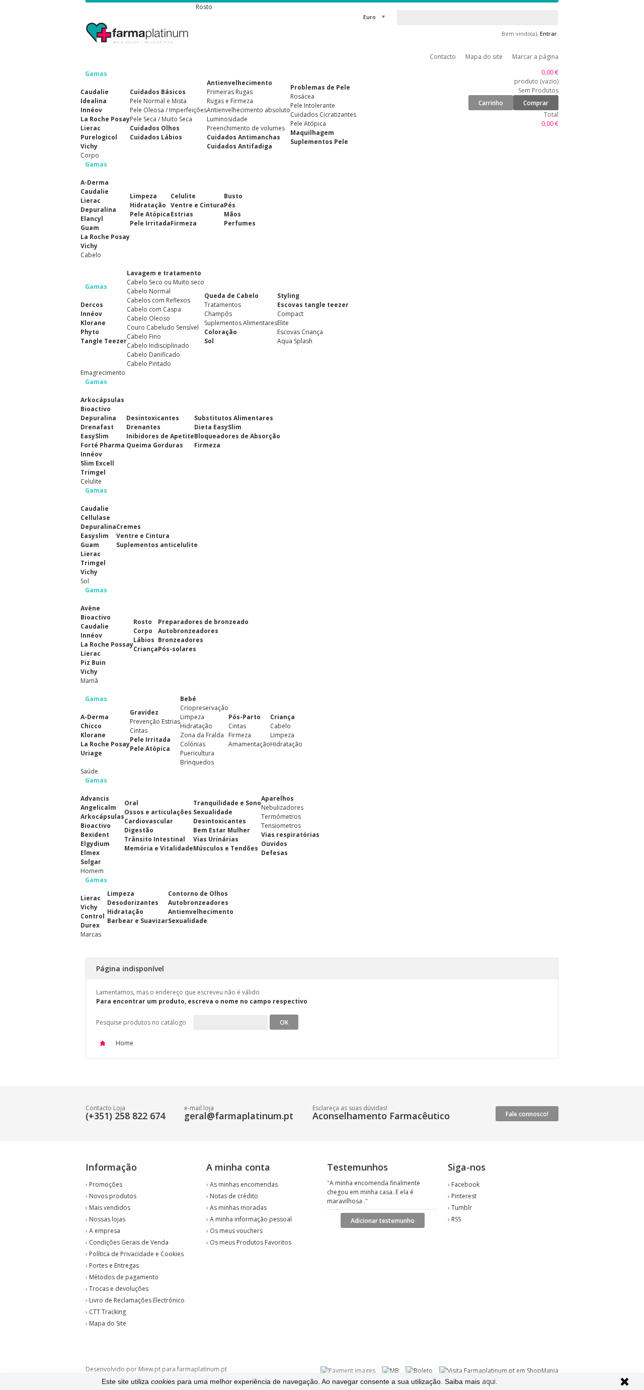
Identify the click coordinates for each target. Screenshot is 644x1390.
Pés (229, 205)
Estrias (182, 214)
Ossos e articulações (158, 812)
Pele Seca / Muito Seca (161, 119)
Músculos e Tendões (225, 848)
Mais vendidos (109, 1207)
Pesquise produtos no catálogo (141, 1022)
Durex (90, 925)
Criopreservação (204, 708)
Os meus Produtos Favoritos (250, 1242)
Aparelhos (277, 798)
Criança (145, 649)
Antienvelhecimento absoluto (248, 110)
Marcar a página (535, 56)
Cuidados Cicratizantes (323, 114)
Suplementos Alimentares (240, 323)
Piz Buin (93, 662)
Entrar (548, 33)
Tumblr (461, 1207)
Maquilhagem (312, 132)
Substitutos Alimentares (233, 418)
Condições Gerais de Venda (129, 1242)
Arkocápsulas (102, 400)
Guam (89, 227)
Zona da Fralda (202, 735)
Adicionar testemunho (383, 1220)
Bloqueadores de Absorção (237, 436)
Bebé (188, 698)
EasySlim (94, 436)
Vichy (89, 146)
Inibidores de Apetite (160, 436)
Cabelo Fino (144, 336)
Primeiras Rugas (230, 92)
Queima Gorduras (154, 445)
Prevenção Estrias (155, 721)
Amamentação (249, 744)
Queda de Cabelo (231, 295)
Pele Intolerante (312, 105)
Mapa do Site (107, 1323)
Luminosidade (227, 119)
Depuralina (98, 209)
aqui (489, 1381)
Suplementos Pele (319, 141)
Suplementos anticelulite (157, 544)
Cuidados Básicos (158, 92)
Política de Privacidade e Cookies (136, 1254)
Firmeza (184, 223)
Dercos (91, 304)
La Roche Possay (106, 644)
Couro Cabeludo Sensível (163, 327)
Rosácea (302, 96)
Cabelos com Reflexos (158, 300)
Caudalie (94, 92)
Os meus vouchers (236, 1230)
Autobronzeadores (188, 631)
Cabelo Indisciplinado (158, 345)
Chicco (91, 726)
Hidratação (148, 205)
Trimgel (93, 472)
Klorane (93, 323)
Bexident (94, 834)
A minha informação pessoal (251, 1219)
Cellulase (95, 517)
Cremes (128, 526)
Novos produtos (112, 1196)
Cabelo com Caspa (154, 309)
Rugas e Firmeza (230, 101)
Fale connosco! (527, 1114)
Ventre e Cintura (197, 205)
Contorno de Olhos (198, 893)
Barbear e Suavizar (137, 920)
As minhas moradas (238, 1207)
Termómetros (281, 816)
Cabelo (280, 726)
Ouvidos (274, 843)
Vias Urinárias (215, 839)
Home (123, 1043)
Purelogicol (98, 137)
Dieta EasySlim (218, 427)
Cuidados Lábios (156, 137)
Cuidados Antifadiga (239, 146)
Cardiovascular (148, 821)
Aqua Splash (294, 341)
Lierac (90, 128)
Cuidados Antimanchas (243, 137)
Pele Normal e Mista (158, 101)
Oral (131, 803)
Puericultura (197, 753)
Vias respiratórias (290, 834)
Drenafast (97, 427)
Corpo (142, 631)
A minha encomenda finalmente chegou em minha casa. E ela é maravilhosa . (373, 1192)
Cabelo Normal (149, 291)
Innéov (91, 110)
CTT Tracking (107, 1311)
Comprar (535, 103)
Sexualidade (212, 812)
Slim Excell (97, 463)
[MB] (390, 1370)
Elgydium (95, 843)
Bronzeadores (180, 640)
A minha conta (238, 1167)
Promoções (105, 1184)
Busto (233, 196)
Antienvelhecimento (239, 83)
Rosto (142, 621)
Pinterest (463, 1196)
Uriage (91, 753)
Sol (209, 341)
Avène (90, 608)
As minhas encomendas (244, 1184)
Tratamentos (222, 304)
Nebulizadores (282, 807)
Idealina (93, 101)
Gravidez (144, 712)
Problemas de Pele (320, 87)
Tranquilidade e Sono (227, 803)
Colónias (192, 744)
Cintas (138, 730)
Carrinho (490, 103)
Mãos (232, 214)
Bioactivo (95, 409)
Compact (290, 314)
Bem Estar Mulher (221, 830)
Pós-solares (177, 649)
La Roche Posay (105, 119)
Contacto (443, 56)
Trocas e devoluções (118, 1288)
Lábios (143, 640)
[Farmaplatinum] (138, 45)
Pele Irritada (150, 223)
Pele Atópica (308, 123)
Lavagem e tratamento (164, 273)
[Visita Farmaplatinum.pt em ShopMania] (498, 1370)
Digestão (138, 830)
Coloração (220, 332)
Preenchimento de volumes (246, 128)
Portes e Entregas (114, 1265)
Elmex (90, 852)
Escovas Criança (300, 332)
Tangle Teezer (103, 341)
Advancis (94, 798)
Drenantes (143, 427)
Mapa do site (484, 56)
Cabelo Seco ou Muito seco (165, 282)
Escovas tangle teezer (313, 304)
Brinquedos (197, 762)
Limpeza (143, 196)
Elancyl (91, 218)
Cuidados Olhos (155, 128)
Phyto (89, 332)
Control (92, 916)
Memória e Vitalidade (158, 848)
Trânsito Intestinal (154, 839)
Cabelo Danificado (153, 354)
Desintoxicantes (152, 418)
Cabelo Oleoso (148, 318)
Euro (369, 17)
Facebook (465, 1184)
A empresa (104, 1230)
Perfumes (240, 223)
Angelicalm (98, 807)
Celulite (183, 196)
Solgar (90, 862)
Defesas (274, 852)
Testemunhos (357, 1167)
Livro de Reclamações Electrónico (137, 1300)
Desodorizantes (132, 902)
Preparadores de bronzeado (203, 621)
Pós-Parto (244, 717)
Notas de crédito (234, 1196)
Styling (288, 295)
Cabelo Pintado (149, 363)
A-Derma (94, 182)
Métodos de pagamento (123, 1277)
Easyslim (94, 535)
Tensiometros (281, 825)
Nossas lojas (107, 1219)
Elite (283, 323)
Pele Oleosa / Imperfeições (168, 110)
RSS (456, 1219)
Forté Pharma (102, 445)
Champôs (218, 314)
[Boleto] (419, 1370)
